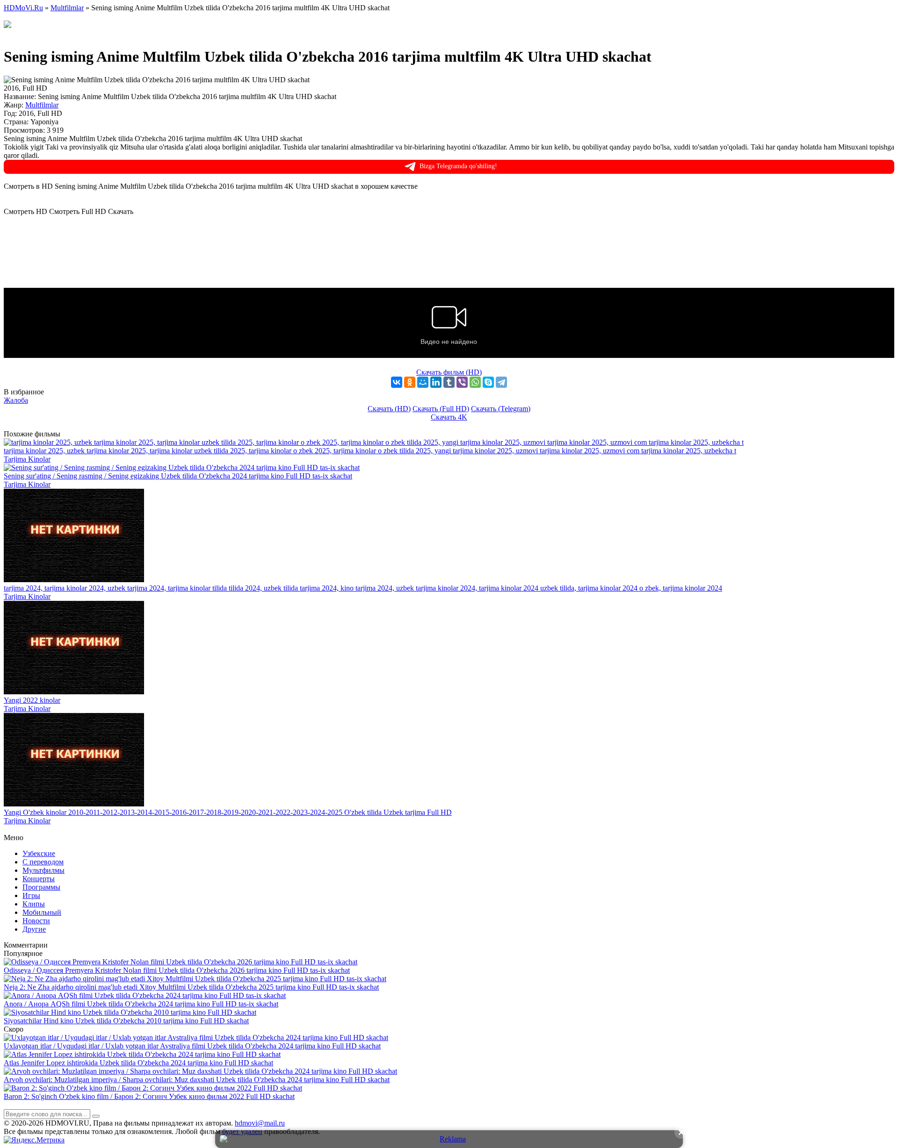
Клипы (33, 904)
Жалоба (16, 400)
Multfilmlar (41, 105)
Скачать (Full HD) (441, 409)
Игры (31, 895)
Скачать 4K (449, 417)
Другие (34, 929)
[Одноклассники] (409, 382)
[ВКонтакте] (396, 382)
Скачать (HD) (389, 409)
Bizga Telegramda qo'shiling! (458, 166)
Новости (36, 921)
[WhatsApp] (475, 382)
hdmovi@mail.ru (260, 1123)
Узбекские (38, 853)
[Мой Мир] (422, 382)
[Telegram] (501, 382)
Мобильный (41, 912)
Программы (41, 887)
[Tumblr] (449, 382)
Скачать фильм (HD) (449, 372)
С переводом (43, 862)
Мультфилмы (43, 870)
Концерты (38, 879)
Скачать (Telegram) (500, 409)
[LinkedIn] (436, 382)
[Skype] (488, 382)
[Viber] (462, 382)
